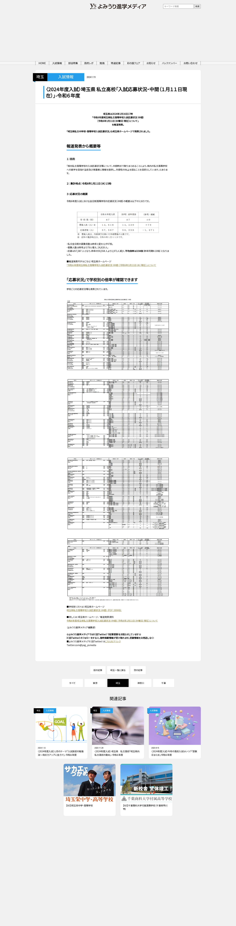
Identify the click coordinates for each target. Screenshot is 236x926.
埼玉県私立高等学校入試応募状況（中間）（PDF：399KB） (94, 610)
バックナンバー (169, 63)
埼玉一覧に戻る (118, 670)
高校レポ (88, 63)
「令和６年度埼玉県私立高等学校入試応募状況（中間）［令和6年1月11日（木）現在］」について (111, 265)
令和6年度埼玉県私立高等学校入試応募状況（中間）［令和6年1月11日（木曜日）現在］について (112, 620)
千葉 (163, 683)
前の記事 (97, 670)
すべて (72, 683)
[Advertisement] (118, 36)
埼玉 (40, 77)
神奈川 (140, 683)
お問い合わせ (190, 63)
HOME (42, 63)
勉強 (102, 63)
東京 (95, 683)
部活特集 (73, 63)
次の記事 (138, 670)
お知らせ (150, 63)
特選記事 (116, 63)
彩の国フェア (133, 63)
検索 (197, 6)
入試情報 (57, 63)
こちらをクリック (113, 641)
